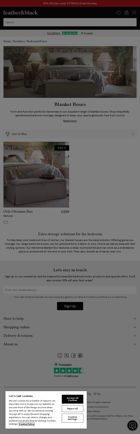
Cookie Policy (26, 424)
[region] (46, 410)
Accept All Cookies (72, 399)
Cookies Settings (72, 418)
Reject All (72, 408)
